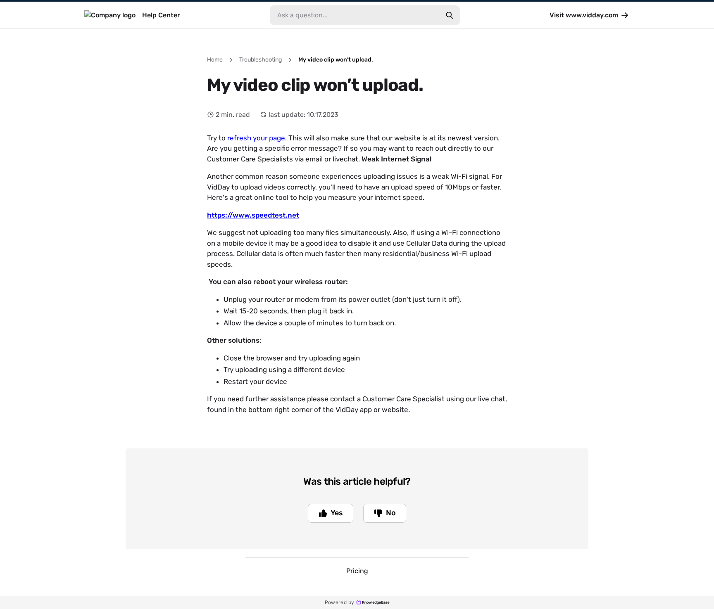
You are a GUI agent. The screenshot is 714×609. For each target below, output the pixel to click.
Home (215, 59)
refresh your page (256, 138)
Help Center (161, 15)
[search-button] (449, 15)
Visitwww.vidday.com (584, 15)
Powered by (340, 602)
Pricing (357, 571)
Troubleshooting (260, 59)
